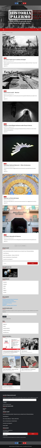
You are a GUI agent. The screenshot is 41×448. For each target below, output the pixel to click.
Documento (5, 366)
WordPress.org (5, 332)
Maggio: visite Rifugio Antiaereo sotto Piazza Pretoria (18, 125)
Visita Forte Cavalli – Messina (11, 92)
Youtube (4, 292)
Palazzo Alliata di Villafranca (7, 302)
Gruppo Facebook (6, 431)
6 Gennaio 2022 (10, 61)
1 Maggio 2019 (10, 127)
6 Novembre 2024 (28, 352)
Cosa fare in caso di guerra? (7, 259)
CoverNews (25, 446)
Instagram (5, 284)
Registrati (5, 324)
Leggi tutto (6, 66)
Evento (5, 348)
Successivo (23, 245)
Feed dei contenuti (6, 328)
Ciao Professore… (6, 253)
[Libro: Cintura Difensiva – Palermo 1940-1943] (11, 362)
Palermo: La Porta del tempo (11, 198)
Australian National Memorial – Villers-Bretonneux (17, 165)
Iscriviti (4, 316)
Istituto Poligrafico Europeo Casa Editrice (9, 301)
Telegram (4, 290)
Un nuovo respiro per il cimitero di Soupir (15, 60)
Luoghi (5, 58)
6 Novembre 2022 (28, 370)
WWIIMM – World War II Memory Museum (9, 305)
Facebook (5, 282)
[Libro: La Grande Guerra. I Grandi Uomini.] (30, 362)
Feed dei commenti (6, 330)
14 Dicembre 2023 (10, 370)
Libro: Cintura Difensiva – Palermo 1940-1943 (11, 255)
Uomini (23, 348)
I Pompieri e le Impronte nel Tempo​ (8, 300)
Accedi (4, 326)
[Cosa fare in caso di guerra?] (11, 379)
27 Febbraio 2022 (10, 387)
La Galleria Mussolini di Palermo (12, 236)
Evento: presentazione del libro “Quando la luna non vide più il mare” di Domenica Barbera (18, 251)
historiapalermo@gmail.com (7, 430)
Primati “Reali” (5, 425)
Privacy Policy (5, 435)
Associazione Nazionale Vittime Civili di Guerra (10, 299)
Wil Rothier (6, 61)
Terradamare (4, 304)
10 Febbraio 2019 (11, 166)
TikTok (4, 288)
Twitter (4, 286)
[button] (3, 29)
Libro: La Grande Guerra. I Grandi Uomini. (10, 257)
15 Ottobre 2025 (10, 353)
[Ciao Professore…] (30, 344)
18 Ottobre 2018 (11, 199)
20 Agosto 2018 (10, 238)
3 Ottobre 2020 (10, 94)
